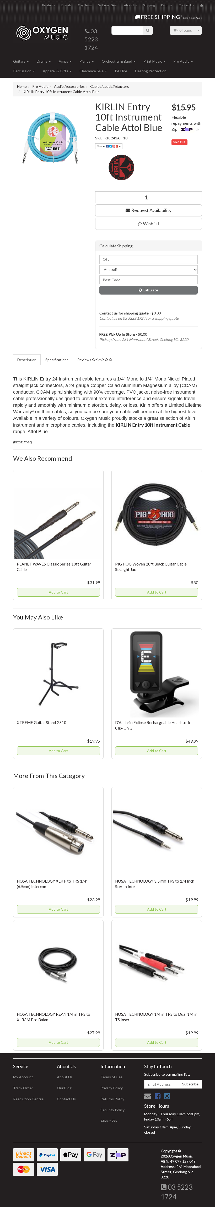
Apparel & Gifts (56, 71)
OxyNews (85, 5)
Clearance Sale (91, 71)
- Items (184, 30)
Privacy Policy (111, 1088)
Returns (166, 5)
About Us (130, 5)
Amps (64, 61)
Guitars (19, 61)
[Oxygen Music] (42, 31)
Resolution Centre (28, 1099)
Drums (42, 61)
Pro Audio (181, 61)
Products (48, 5)
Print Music (153, 61)
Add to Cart (58, 592)
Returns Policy (112, 1099)
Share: (101, 146)
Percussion (22, 71)
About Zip (108, 1121)
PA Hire (121, 71)
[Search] (148, 30)
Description (26, 359)
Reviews (84, 359)
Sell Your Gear (108, 5)
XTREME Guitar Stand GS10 (41, 722)
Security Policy (112, 1110)
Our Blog (64, 1088)
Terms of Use (111, 1077)
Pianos (85, 61)
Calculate (150, 290)
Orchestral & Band (117, 61)
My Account (23, 1077)
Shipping (149, 5)
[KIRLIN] (148, 167)
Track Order (23, 1088)
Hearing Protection (150, 71)
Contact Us (186, 5)
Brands (66, 5)
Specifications (56, 359)
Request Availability (150, 210)
